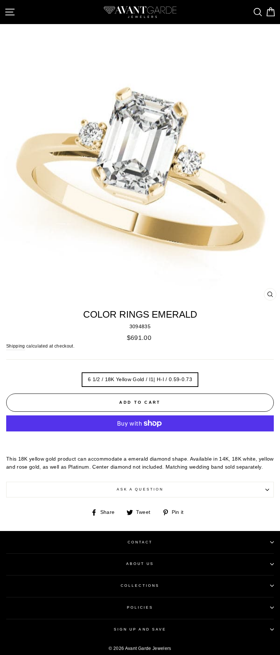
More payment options (140, 440)
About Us (140, 564)
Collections (140, 586)
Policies (140, 607)
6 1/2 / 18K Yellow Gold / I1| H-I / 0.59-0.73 (140, 379)
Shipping (15, 346)
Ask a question (140, 489)
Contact (140, 542)
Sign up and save (140, 629)
